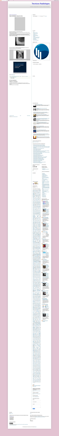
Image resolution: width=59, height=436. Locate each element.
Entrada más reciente (12, 115)
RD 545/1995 (36, 337)
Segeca (36, 353)
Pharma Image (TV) (44, 176)
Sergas (36, 355)
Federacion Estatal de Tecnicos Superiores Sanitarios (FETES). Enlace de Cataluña (41, 146)
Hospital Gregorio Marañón (35, 274)
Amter (33, 192)
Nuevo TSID (34, 312)
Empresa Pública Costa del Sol (35, 244)
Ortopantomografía (38, 314)
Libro (36, 300)
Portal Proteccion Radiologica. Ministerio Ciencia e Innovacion (39, 151)
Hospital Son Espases (35, 278)
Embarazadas (34, 242)
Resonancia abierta (35, 344)
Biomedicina (34, 202)
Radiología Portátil (38, 334)
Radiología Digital (34, 329)
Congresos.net (43, 168)
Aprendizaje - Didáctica (35, 196)
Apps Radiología (35, 195)
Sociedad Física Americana (45, 175)
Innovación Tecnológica (37, 290)
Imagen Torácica (38, 286)
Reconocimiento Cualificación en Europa (36, 339)
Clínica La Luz (34, 210)
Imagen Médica (34, 284)
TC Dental (39, 370)
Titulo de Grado (35, 374)
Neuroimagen (34, 38)
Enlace (30, 413)
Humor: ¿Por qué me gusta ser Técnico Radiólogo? (42, 114)
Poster (36, 320)
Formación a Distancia (38, 259)
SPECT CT (39, 368)
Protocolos (34, 324)
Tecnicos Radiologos (41, 4)
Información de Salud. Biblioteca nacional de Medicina (45, 190)
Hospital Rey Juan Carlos (37, 276)
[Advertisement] (24, 11)
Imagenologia (38, 287)
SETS (36, 356)
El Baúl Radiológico (45, 272)
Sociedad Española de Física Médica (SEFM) (37, 160)
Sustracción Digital (39, 369)
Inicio (20, 115)
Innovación (38, 289)
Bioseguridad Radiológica (38, 202)
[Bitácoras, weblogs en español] (11, 413)
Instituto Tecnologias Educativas (36, 292)
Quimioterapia (34, 325)
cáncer (36, 204)
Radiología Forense (38, 332)
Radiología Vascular (38, 335)
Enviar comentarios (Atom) (14, 116)
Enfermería (34, 246)
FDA (35, 257)
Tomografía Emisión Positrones (36, 375)
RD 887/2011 (39, 337)
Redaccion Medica (44, 195)
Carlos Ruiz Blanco (38, 205)
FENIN (37, 257)
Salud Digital (36, 351)
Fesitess (40, 257)
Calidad (33, 204)
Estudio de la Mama (35, 251)
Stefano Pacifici (34, 369)
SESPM (34, 356)
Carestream (34, 205)
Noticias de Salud (44, 208)
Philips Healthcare (38, 317)
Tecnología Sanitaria (38, 373)
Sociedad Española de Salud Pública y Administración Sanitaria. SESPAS (45, 187)
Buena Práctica (34, 203)
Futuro (36, 266)
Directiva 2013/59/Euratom (35, 235)
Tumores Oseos (34, 378)
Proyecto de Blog (38, 324)
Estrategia (39, 250)
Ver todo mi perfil (34, 386)
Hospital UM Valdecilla (39, 279)
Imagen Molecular (38, 284)
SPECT (36, 368)
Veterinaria (37, 379)
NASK (34, 310)
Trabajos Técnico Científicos (36, 376)
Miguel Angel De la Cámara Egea (15, 76)
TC (36, 370)
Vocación (33, 381)
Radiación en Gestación (38, 325)
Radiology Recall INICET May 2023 (47, 245)
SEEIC (33, 353)
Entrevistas (35, 247)
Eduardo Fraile (38, 239)
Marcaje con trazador (35, 304)
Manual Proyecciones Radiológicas (36, 303)
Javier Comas (38, 295)
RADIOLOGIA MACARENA (45, 217)
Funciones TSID (35, 265)
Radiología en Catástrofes (35, 330)
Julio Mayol (39, 299)
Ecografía (34, 36)
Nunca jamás (44, 239)
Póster (39, 320)
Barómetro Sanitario (36, 200)
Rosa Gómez (39, 350)
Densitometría (35, 232)
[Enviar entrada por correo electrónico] (22, 76)
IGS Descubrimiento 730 (35, 281)
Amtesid (35, 192)
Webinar (38, 381)
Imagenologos (34, 288)
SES (40, 355)
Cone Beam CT (38, 219)
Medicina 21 (43, 194)
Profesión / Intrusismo (35, 32)
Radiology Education (34, 336)
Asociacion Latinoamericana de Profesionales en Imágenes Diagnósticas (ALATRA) (41, 152)
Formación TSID (36, 261)
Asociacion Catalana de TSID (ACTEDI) (37, 149)
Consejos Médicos (44, 259)
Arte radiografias (38, 197)
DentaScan (39, 232)
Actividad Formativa (35, 190)
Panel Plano (34, 315)
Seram (33, 355)
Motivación (34, 309)
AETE (38, 190)
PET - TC (34, 317)
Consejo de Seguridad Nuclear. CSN (36, 154)
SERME (38, 355)
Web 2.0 (36, 381)
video (39, 379)
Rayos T (33, 337)
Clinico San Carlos (38, 210)
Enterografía (38, 246)
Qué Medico (43, 173)
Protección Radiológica (35, 33)
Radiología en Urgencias (38, 331)
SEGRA (39, 353)
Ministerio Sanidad (37, 308)
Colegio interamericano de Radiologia (36, 161)
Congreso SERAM (34, 222)
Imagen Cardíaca (37, 282)
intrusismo (34, 294)
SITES (37, 358)
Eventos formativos (35, 252)
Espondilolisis (38, 249)
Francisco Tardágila (36, 263)
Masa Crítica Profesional (37, 305)
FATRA (33, 257)
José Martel (36, 299)
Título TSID (39, 374)
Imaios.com (37, 288)
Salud (33, 351)
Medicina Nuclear (35, 39)
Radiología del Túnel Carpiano (39, 104)
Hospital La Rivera (38, 275)
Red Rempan (37, 340)
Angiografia (34, 194)
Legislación (34, 300)
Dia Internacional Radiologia (37, 234)
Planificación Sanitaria (35, 318)
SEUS (38, 356)
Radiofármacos (34, 326)
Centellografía (39, 207)
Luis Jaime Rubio (34, 302)
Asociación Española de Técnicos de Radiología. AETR (38, 148)
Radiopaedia (38, 336)
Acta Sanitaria (43, 180)
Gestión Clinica (38, 268)
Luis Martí (39, 302)
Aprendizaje (39, 195)
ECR (37, 238)
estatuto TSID (35, 250)
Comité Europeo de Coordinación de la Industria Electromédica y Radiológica (37, 215)
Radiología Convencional (35, 35)
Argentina (34, 197)
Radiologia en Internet (45, 231)
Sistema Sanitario (34, 358)
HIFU (33, 271)
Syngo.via (34, 370)
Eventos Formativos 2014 (36, 255)
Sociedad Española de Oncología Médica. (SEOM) (38, 158)
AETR (40, 190)
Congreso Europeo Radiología (36, 220)
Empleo (37, 242)
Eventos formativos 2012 (38, 254)
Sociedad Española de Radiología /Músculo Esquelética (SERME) (39, 157)
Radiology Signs (13, 74)
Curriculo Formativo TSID (35, 230)
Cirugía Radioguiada (35, 209)
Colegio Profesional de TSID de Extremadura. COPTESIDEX (39, 145)
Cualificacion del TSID (35, 228)
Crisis (39, 227)
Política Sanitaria (34, 319)
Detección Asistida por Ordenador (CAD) (37, 233)
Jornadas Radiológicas (37, 297)
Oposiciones (34, 314)
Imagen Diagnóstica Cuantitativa (36, 283)
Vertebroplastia (34, 379)
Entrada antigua (28, 115)
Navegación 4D (38, 310)
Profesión (36, 322)
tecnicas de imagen (35, 371)
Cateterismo (36, 207)
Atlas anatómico (37, 199)
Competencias (34, 217)
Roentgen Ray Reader (45, 282)
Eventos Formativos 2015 (35, 256)
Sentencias (38, 354)
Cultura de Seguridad (38, 229)
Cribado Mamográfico (35, 227)
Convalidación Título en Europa (36, 225)
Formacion (34, 259)
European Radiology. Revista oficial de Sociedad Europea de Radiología (45, 184)
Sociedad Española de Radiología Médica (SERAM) (38, 155)
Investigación (37, 294)
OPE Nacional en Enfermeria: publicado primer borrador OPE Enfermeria (47, 266)
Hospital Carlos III (38, 273)
